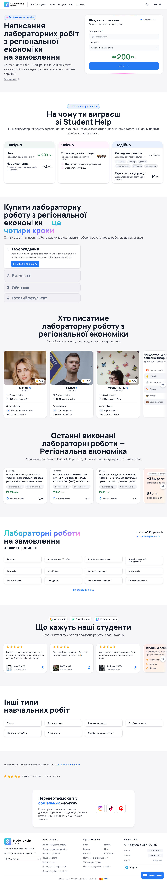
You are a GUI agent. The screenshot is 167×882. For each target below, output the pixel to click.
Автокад (11, 559)
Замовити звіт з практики (54, 866)
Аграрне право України (59, 559)
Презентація (54, 733)
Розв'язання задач (137, 723)
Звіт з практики (55, 723)
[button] (38, 4)
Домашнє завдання (97, 723)
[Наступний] (163, 385)
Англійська (53, 571)
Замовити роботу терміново (55, 871)
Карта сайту (109, 853)
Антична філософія (97, 571)
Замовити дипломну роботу (55, 849)
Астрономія (134, 571)
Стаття (10, 723)
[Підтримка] (147, 4)
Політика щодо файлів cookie (96, 866)
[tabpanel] (124, 49)
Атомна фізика (14, 580)
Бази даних (53, 580)
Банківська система (138, 580)
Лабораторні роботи (16, 414)
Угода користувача (92, 862)
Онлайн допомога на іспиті (101, 733)
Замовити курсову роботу (54, 844)
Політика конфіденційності (95, 857)
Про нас (107, 844)
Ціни (106, 849)
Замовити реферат (51, 853)
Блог (85, 844)
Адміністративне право (99, 559)
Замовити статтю (51, 857)
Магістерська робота (17, 733)
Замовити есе (49, 862)
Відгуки (86, 849)
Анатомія (11, 571)
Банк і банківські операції (100, 580)
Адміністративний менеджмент (137, 560)
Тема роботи (95, 31)
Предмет (93, 42)
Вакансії (87, 853)
